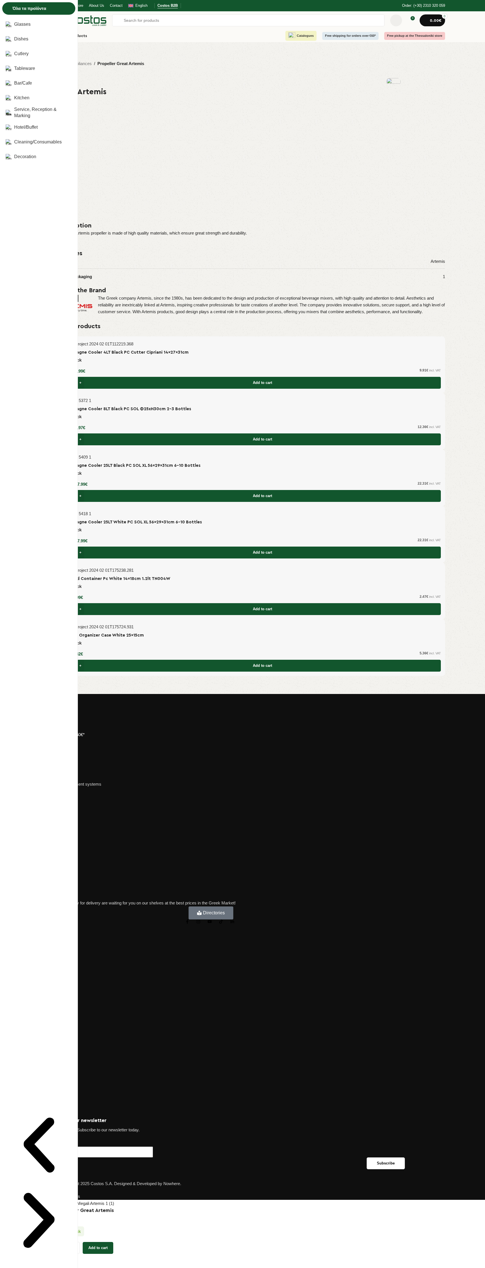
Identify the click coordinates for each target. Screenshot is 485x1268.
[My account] (396, 20)
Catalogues (305, 35)
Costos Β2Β (167, 5)
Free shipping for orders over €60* (350, 35)
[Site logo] (81, 20)
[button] (39, 1146)
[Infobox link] (420, 5)
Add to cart (98, 1248)
